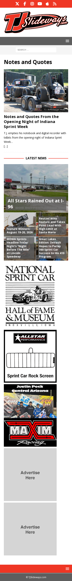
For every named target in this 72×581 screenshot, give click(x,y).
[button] (66, 41)
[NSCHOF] (30, 326)
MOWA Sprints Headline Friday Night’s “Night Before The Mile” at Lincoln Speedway (18, 247)
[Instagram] (32, 4)
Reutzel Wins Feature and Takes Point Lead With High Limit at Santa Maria (52, 225)
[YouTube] (39, 4)
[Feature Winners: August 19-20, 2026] (20, 224)
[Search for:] (36, 49)
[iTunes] (47, 4)
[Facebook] (25, 4)
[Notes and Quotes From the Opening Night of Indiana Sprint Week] (36, 90)
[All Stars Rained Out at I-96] (36, 188)
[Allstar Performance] (30, 380)
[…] (6, 146)
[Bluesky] (54, 4)
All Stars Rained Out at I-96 (36, 203)
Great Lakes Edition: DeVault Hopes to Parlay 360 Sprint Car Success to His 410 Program (51, 247)
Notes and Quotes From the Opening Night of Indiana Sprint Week (31, 121)
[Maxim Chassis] (30, 444)
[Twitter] (17, 4)
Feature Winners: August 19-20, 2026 (20, 230)
